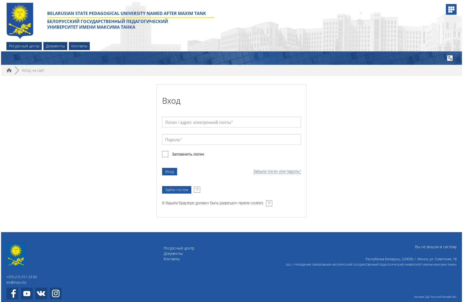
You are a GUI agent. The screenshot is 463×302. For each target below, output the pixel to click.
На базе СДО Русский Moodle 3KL (435, 297)
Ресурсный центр (24, 45)
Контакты (79, 45)
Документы (55, 45)
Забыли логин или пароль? (277, 171)
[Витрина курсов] (451, 9)
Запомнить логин (188, 154)
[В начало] (39, 256)
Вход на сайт (33, 70)
